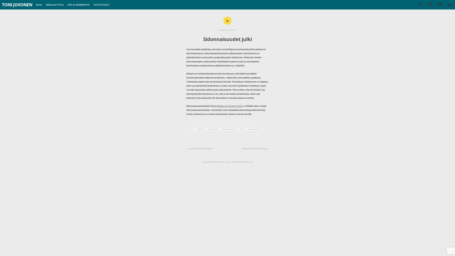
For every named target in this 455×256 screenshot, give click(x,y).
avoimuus (190, 129)
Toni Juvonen (17, 5)
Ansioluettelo (55, 5)
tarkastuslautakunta (255, 129)
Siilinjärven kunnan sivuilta (230, 106)
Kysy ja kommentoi (78, 5)
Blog (39, 5)
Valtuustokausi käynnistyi (201, 149)
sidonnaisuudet (212, 129)
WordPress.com (246, 162)
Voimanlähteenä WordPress (212, 162)
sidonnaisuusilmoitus (228, 129)
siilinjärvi (242, 129)
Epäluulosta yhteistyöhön (254, 149)
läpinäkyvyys (201, 129)
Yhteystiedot (101, 5)
